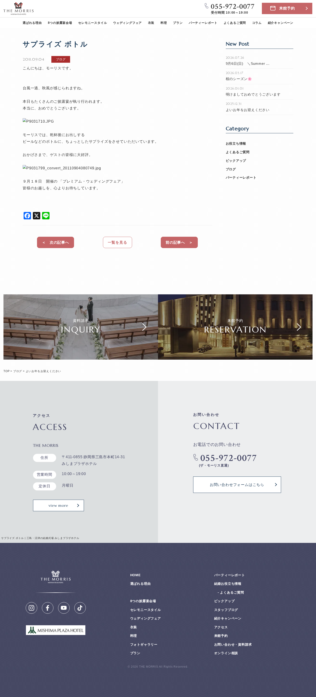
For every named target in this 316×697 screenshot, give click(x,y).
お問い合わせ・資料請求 (233, 644)
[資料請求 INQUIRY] (80, 356)
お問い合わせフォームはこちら (237, 484)
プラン (178, 23)
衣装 (151, 23)
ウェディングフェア (127, 23)
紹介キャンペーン (280, 23)
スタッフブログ (226, 610)
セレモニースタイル (92, 23)
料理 (164, 23)
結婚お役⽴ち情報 (228, 583)
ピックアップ (236, 160)
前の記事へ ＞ (179, 242)
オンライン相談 (226, 653)
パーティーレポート (203, 23)
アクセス (221, 627)
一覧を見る (117, 242)
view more (58, 505)
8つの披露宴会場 (60, 23)
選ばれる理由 (32, 23)
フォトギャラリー (144, 644)
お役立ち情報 (236, 143)
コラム (257, 23)
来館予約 (287, 8)
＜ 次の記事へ (55, 242)
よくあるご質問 (235, 23)
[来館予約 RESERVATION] (235, 356)
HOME (135, 575)
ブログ (231, 169)
